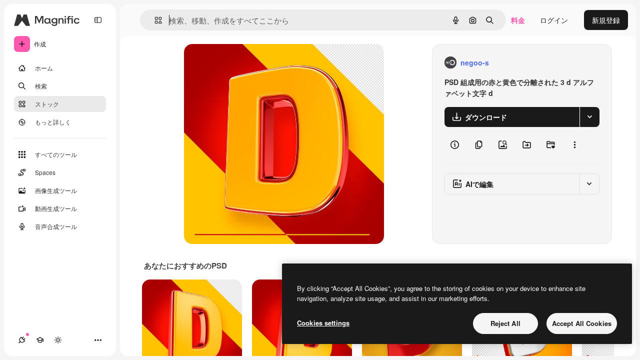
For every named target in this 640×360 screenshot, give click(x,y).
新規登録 (606, 20)
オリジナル (253, 63)
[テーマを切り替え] (58, 340)
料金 (518, 20)
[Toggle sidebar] (98, 20)
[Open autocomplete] (154, 20)
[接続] (22, 340)
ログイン (554, 20)
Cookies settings (323, 323)
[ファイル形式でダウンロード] (590, 117)
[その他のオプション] (574, 145)
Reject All (505, 323)
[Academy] (40, 340)
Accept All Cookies (582, 323)
